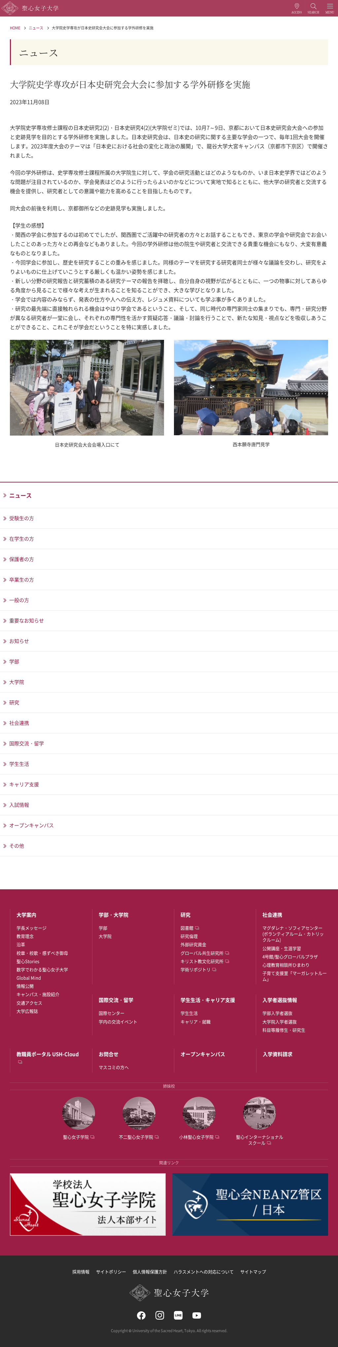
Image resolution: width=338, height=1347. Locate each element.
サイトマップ (253, 1271)
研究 (185, 914)
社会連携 (272, 914)
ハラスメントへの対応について (204, 1271)
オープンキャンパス (203, 1054)
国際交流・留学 (116, 1000)
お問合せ (108, 1054)
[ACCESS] (296, 8)
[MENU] (330, 8)
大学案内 (26, 914)
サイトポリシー (111, 1271)
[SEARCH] (313, 8)
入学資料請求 (277, 1054)
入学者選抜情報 (279, 1000)
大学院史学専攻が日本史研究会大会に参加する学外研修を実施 (102, 28)
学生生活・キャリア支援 (208, 1000)
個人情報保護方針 (150, 1271)
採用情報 (80, 1271)
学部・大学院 (113, 914)
